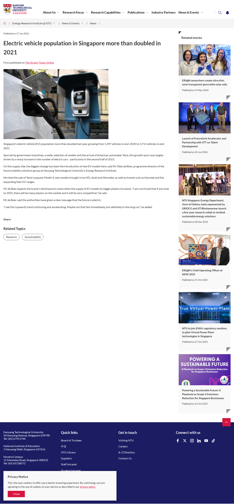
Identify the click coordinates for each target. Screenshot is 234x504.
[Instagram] (192, 441)
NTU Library (68, 452)
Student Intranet (71, 470)
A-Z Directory (126, 452)
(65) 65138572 (17, 463)
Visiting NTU (126, 440)
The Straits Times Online (39, 62)
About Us (49, 12)
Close (16, 493)
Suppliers (66, 458)
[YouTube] (206, 441)
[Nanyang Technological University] (23, 9)
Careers (123, 446)
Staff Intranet (69, 464)
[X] (185, 441)
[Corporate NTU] (4, 23)
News (93, 23)
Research (11, 236)
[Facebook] (178, 441)
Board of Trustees (71, 440)
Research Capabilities (106, 12)
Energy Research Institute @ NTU (32, 23)
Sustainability (33, 236)
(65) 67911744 (17, 438)
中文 (63, 446)
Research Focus (73, 12)
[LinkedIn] (199, 441)
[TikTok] (213, 441)
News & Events (188, 12)
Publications (136, 12)
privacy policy (87, 486)
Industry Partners (164, 12)
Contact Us (125, 458)
